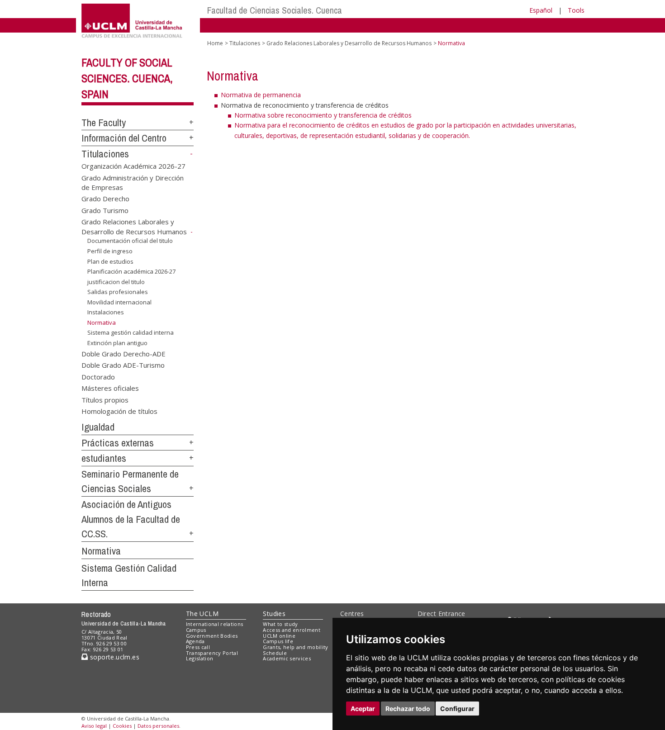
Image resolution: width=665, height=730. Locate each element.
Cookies (122, 725)
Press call (198, 647)
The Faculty (103, 122)
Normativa (101, 551)
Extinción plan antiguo (117, 343)
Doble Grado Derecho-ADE (123, 353)
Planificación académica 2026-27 (131, 271)
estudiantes (103, 458)
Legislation (200, 658)
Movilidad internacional (119, 302)
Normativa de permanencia (261, 94)
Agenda (195, 641)
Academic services (287, 658)
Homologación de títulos (119, 411)
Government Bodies (212, 635)
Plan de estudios (110, 261)
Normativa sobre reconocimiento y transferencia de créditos (323, 115)
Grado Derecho (105, 198)
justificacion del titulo (116, 282)
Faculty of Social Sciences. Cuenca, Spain (127, 78)
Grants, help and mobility (295, 647)
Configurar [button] (457, 708)
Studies (274, 613)
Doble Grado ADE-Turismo (123, 365)
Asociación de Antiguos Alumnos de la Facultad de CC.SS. (130, 519)
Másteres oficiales (110, 388)
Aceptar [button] (363, 708)
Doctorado (98, 376)
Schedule (275, 652)
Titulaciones (105, 154)
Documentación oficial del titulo (130, 241)
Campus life (278, 641)
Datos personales (158, 725)
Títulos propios (104, 399)
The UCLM (202, 613)
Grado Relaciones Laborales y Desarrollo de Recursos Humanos (134, 226)
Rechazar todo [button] (407, 708)
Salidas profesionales (117, 292)
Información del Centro (123, 138)
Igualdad (97, 427)
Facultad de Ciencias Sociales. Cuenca (274, 10)
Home (215, 43)
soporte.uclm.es (113, 657)
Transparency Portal (212, 652)
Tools (576, 10)
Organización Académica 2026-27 (133, 166)
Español (540, 10)
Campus (196, 629)
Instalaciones (105, 312)
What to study (280, 624)
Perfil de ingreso (110, 251)
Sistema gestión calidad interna (130, 332)
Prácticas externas (117, 443)
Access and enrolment (291, 629)
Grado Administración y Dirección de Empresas (132, 182)
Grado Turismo (104, 209)
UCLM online (279, 635)
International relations (214, 624)
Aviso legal (94, 725)
